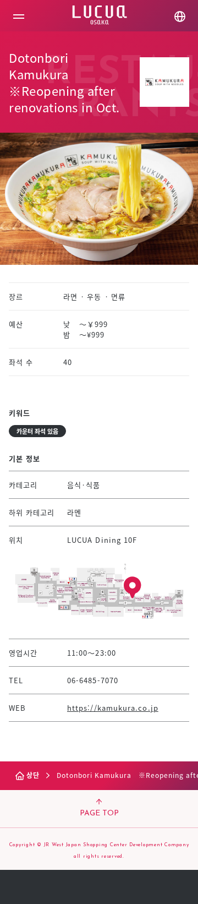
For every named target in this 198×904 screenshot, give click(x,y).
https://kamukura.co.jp (112, 707)
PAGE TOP (99, 813)
